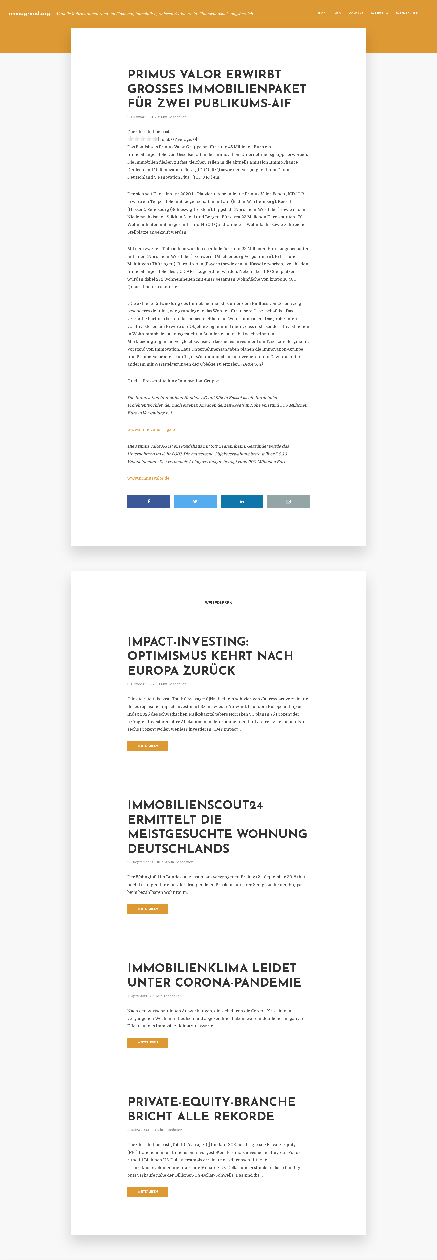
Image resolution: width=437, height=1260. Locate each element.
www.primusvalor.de (148, 478)
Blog (321, 13)
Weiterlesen (148, 746)
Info (337, 13)
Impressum (379, 13)
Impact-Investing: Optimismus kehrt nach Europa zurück (210, 657)
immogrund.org (29, 13)
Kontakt (356, 13)
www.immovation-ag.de (151, 429)
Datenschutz (407, 13)
